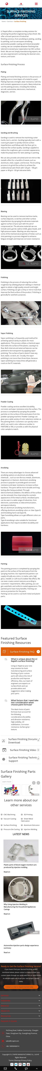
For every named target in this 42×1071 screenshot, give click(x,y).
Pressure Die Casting (11, 829)
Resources (6, 1016)
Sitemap (17, 1060)
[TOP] (37, 1068)
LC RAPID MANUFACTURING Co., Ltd (24, 1054)
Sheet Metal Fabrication (27, 820)
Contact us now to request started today (19, 987)
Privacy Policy (26, 1060)
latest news (21, 834)
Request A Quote (9, 1021)
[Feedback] (26, 1068)
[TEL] (15, 1068)
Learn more (6, 782)
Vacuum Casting (9, 819)
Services (10, 21)
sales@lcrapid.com (12, 1041)
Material (5, 1005)
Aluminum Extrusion (31, 825)
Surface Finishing (20, 21)
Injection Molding (30, 829)
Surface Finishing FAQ (22, 651)
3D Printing (28, 814)
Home (4, 21)
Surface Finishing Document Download (24, 740)
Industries (5, 1000)
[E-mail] (5, 1068)
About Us (5, 1010)
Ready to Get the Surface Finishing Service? (21, 966)
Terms (11, 1060)
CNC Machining (9, 814)
